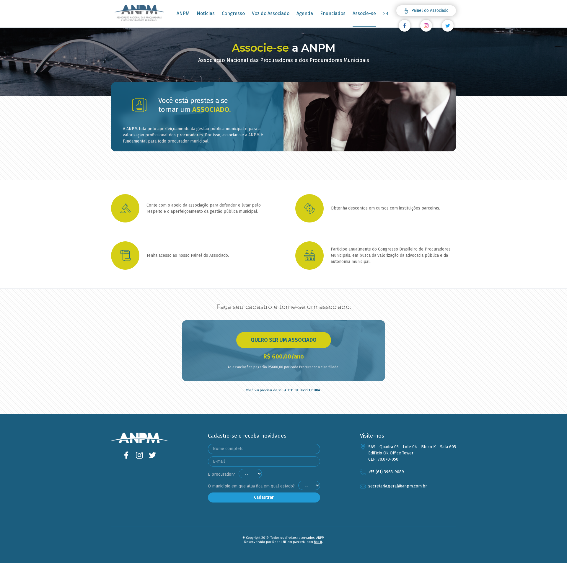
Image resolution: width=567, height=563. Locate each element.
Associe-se (364, 13)
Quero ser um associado (284, 340)
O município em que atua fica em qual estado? (252, 486)
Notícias (206, 13)
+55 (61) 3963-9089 (386, 471)
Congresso (233, 13)
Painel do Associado (429, 10)
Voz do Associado (270, 13)
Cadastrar (264, 497)
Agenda (304, 13)
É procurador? (222, 474)
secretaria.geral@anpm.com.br (397, 486)
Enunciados (333, 13)
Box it (318, 542)
